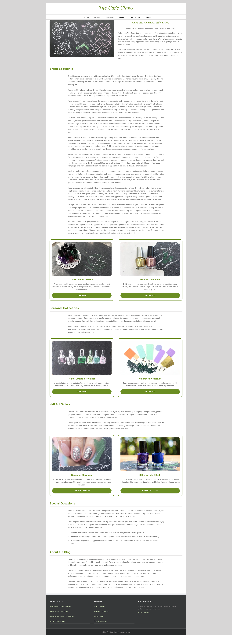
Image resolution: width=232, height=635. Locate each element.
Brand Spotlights (99, 606)
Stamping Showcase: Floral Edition (62, 616)
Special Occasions (100, 621)
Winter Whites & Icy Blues (59, 611)
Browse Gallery (82, 490)
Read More (82, 295)
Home (86, 17)
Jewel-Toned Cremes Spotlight (60, 606)
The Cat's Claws (116, 7)
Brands (97, 17)
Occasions (135, 17)
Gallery (122, 17)
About (148, 17)
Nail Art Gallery (99, 616)
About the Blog (143, 612)
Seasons (110, 17)
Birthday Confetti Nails (57, 621)
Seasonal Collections (101, 611)
